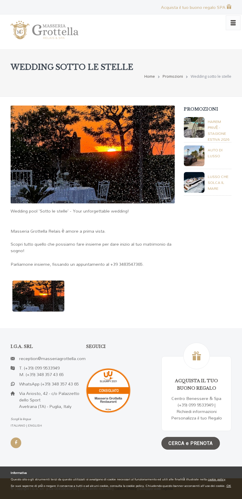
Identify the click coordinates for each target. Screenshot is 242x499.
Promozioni (173, 76)
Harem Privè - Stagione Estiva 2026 (218, 130)
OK (228, 485)
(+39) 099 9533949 (42, 368)
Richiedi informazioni (196, 411)
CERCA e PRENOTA (191, 443)
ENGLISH (35, 425)
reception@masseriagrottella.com (52, 358)
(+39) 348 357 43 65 (45, 374)
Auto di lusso (215, 153)
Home (149, 76)
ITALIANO (18, 425)
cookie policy (216, 479)
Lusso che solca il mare (218, 182)
